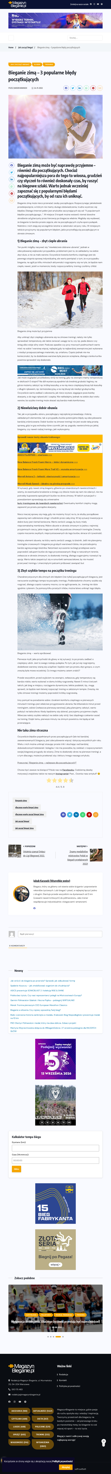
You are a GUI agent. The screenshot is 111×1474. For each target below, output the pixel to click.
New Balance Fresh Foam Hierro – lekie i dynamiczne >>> (47, 450)
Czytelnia (19, 1296)
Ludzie (19, 1304)
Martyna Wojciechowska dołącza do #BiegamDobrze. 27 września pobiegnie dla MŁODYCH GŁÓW (53, 1018)
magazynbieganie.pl (52, 1346)
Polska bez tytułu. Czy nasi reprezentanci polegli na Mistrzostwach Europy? (46, 983)
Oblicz (16, 1083)
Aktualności (42, 1288)
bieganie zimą (21, 788)
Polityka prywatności (69, 1263)
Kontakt (63, 1257)
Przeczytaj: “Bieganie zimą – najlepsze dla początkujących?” (47, 750)
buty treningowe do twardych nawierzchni (40, 491)
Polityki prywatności (62, 1461)
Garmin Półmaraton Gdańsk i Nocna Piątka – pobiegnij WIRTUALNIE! (42, 988)
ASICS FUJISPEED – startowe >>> (34, 443)
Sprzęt (19, 1312)
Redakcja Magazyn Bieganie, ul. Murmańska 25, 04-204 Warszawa (30, 1260)
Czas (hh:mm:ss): (20, 1069)
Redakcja (63, 1252)
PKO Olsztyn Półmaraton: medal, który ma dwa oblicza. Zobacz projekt (43, 1011)
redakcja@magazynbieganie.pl (26, 1272)
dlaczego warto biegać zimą (26, 795)
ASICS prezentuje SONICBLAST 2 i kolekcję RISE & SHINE (37, 978)
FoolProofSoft (79, 1346)
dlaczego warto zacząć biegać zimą (29, 802)
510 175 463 (17, 1267)
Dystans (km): (19, 1056)
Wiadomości (19, 1320)
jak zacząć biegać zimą (24, 816)
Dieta (42, 1296)
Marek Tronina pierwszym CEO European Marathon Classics (38, 993)
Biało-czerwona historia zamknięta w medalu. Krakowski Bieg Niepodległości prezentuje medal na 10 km (55, 1005)
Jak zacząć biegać (25, 35)
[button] (48, 1214)
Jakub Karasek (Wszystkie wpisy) (51, 868)
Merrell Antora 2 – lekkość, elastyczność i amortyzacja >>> (48, 464)
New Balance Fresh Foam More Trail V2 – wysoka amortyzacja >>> (52, 457)
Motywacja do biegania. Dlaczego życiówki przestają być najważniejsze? (55, 1199)
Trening (43, 1312)
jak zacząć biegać (22, 809)
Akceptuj (66, 1467)
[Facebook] (35, 896)
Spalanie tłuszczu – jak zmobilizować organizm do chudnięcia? (40, 973)
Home (10, 35)
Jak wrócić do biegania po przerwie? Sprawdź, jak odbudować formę (42, 969)
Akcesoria (19, 1288)
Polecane (42, 1304)
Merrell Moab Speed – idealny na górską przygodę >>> (46, 471)
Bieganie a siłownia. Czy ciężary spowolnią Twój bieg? (35, 998)
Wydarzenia (42, 1322)
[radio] (48, 769)
